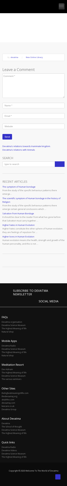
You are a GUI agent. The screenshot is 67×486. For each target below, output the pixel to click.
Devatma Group (9, 409)
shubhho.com (8, 399)
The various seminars (11, 379)
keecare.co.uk (8, 406)
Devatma (6, 423)
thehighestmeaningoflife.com (15, 393)
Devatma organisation (12, 322)
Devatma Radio (9, 345)
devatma (14, 57)
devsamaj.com (8, 402)
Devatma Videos (9, 450)
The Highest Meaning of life (14, 328)
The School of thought (12, 426)
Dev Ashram (7, 369)
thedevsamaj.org (9, 396)
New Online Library (34, 57)
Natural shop (8, 331)
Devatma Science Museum (14, 325)
